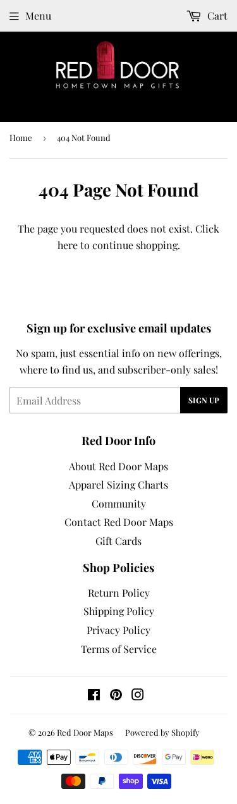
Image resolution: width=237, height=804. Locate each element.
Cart (216, 15)
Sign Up (203, 400)
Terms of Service (119, 648)
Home (20, 137)
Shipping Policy (118, 611)
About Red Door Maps (118, 466)
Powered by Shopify (162, 732)
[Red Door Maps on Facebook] (93, 695)
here (68, 245)
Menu (38, 15)
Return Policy (119, 592)
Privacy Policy (118, 629)
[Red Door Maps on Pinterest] (116, 695)
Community (119, 503)
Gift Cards (118, 540)
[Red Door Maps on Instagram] (137, 695)
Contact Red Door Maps (118, 521)
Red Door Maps (85, 732)
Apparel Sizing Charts (118, 484)
